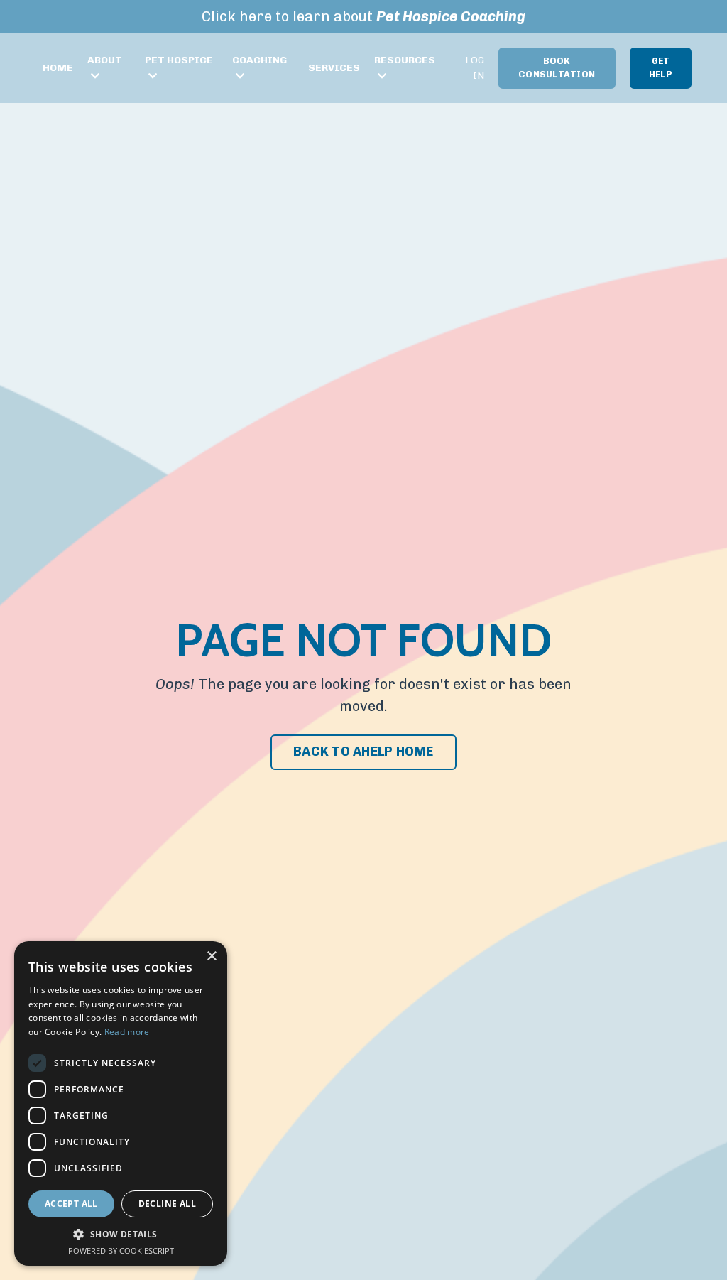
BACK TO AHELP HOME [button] (363, 751)
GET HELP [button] (660, 67)
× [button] (211, 956)
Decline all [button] (167, 1204)
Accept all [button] (71, 1204)
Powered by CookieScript (121, 1250)
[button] (120, 1234)
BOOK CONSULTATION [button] (556, 67)
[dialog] (120, 1103)
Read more (127, 1032)
